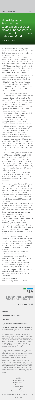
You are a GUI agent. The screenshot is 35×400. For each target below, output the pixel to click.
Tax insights (11, 11)
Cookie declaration (17, 382)
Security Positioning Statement (17, 389)
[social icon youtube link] (32, 304)
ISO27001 (17, 384)
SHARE (29, 11)
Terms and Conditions (17, 391)
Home (4, 11)
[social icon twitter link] (29, 304)
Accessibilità (17, 378)
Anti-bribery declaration (17, 380)
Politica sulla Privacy (17, 387)
